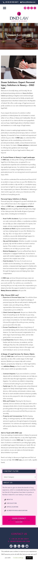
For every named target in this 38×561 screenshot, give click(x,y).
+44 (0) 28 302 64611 (20, 539)
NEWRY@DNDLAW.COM (20, 541)
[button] (4, 8)
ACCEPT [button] (29, 557)
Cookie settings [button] (18, 558)
